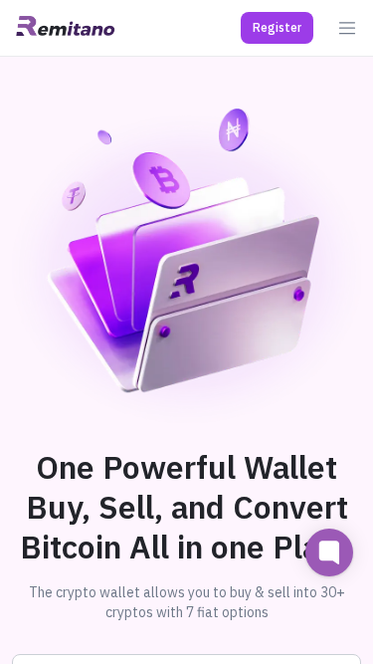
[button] (277, 28)
